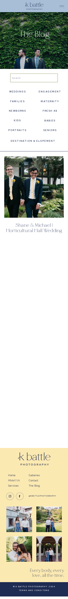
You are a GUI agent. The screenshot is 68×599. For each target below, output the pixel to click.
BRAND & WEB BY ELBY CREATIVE (34, 594)
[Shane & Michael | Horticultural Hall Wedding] (34, 187)
